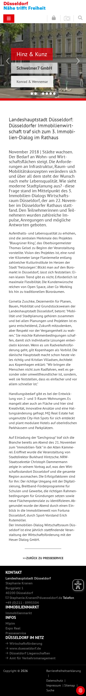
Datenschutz (54, 680)
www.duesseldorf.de (25, 648)
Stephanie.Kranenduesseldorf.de (35, 597)
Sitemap (69, 685)
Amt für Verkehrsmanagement (32, 658)
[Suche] (80, 17)
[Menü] (8, 18)
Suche (50, 690)
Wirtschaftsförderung (25, 643)
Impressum (53, 685)
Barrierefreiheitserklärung (63, 671)
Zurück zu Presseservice (44, 558)
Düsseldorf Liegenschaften (29, 653)
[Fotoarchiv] (67, 18)
